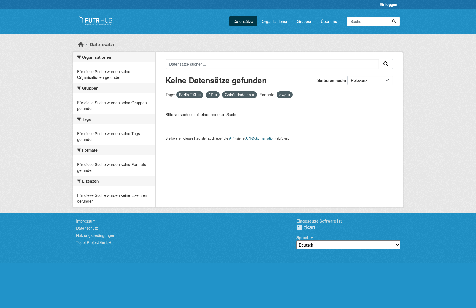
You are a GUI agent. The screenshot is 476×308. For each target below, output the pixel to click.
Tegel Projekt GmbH (93, 242)
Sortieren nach (331, 80)
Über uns (329, 21)
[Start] (81, 44)
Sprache (304, 237)
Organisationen (275, 21)
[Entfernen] (199, 95)
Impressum (86, 221)
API (231, 138)
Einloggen (388, 4)
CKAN (305, 227)
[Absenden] (393, 21)
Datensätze (243, 21)
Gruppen (304, 21)
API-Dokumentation (260, 138)
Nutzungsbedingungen (95, 235)
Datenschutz (87, 228)
